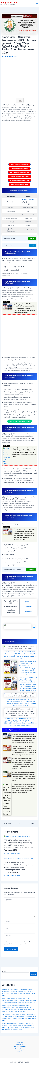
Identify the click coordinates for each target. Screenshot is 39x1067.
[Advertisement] (19, 77)
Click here (31, 569)
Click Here (28, 602)
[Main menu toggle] (37, 3)
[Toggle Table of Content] (20, 100)
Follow (32, 238)
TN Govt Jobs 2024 (28, 200)
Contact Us (19, 1042)
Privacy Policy (19, 1049)
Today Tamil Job (8, 2)
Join (33, 245)
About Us (19, 1051)
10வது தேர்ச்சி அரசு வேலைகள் (19, 164)
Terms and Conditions (19, 1047)
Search (4, 971)
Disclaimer (19, 1044)
